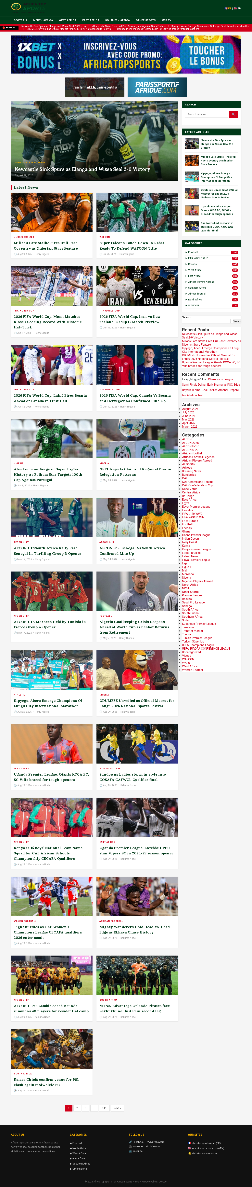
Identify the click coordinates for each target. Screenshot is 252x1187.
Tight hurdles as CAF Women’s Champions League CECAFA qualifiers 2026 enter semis (48, 932)
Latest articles (191, 553)
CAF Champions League (197, 482)
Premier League (192, 595)
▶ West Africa (78, 1153)
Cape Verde (189, 489)
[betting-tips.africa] (94, 87)
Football (20, 20)
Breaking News (191, 471)
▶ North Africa (78, 1148)
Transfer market (192, 631)
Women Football (110, 768)
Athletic (19, 695)
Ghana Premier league (196, 535)
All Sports (188, 464)
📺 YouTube (136, 1151)
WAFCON (104, 237)
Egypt (185, 503)
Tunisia (186, 634)
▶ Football (76, 1143)
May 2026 (188, 419)
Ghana (186, 531)
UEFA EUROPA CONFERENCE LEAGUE (206, 648)
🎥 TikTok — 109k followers (144, 1146)
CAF (185, 478)
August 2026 (190, 409)
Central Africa (191, 492)
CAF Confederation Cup (197, 485)
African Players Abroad (31, 162)
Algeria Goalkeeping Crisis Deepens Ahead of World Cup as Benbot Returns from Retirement (134, 627)
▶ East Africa (77, 1158)
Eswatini (187, 510)
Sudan (186, 620)
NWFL (186, 588)
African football (111, 921)
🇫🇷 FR (227, 8)
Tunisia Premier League (197, 638)
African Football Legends (198, 457)
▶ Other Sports (78, 1168)
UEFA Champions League (198, 645)
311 (104, 1108)
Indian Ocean (190, 538)
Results (187, 599)
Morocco (188, 574)
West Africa (67, 20)
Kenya (186, 545)
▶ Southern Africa (80, 1163)
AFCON (187, 439)
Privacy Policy (149, 1181)
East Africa (90, 20)
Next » (117, 1108)
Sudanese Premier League (199, 624)
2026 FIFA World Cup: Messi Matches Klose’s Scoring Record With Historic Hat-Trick (48, 321)
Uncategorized (24, 237)
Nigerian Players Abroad (197, 581)
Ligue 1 (186, 567)
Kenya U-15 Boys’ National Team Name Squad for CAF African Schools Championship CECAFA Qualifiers (48, 853)
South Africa (108, 1000)
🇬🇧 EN (237, 8)
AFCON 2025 (190, 443)
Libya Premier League (196, 560)
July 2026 (188, 412)
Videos (186, 655)
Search (186, 317)
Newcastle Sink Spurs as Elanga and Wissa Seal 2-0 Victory (53, 26)
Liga (184, 563)
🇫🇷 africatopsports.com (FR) (204, 1143)
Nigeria (18, 463)
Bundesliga (189, 474)
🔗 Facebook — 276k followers (146, 1141)
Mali (184, 570)
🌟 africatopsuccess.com (203, 1153)
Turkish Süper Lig (193, 641)
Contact (163, 1181)
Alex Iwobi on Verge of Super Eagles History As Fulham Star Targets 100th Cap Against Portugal (48, 474)
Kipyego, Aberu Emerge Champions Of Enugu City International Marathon (210, 26)
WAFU (186, 663)
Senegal (187, 606)
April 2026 (188, 423)
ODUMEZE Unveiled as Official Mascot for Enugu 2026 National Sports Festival (69, 29)
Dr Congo (188, 496)
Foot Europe (190, 521)
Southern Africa (117, 20)
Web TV (166, 20)
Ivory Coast (189, 542)
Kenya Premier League (196, 549)
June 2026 (188, 416)
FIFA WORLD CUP (24, 311)
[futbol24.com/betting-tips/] (157, 87)
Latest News (190, 556)
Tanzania (188, 627)
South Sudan (190, 613)
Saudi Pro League (193, 602)
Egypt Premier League (196, 506)
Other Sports (146, 20)
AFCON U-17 (21, 542)
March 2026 (189, 426)
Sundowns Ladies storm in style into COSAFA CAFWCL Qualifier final (217, 227)
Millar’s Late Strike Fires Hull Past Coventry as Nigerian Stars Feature (129, 26)
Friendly (187, 528)
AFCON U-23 (190, 450)
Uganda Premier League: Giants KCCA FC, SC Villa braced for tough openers (158, 29)
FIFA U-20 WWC (192, 514)
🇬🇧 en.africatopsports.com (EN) (206, 1148)
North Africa (43, 20)
